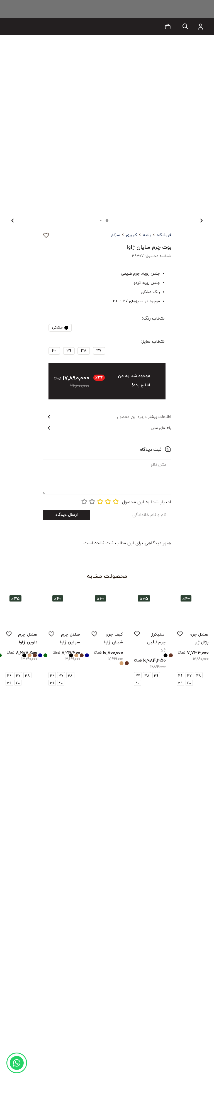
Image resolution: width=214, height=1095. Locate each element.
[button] (185, 26)
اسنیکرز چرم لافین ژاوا (156, 642)
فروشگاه (164, 235)
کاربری (131, 235)
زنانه (147, 235)
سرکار (115, 235)
